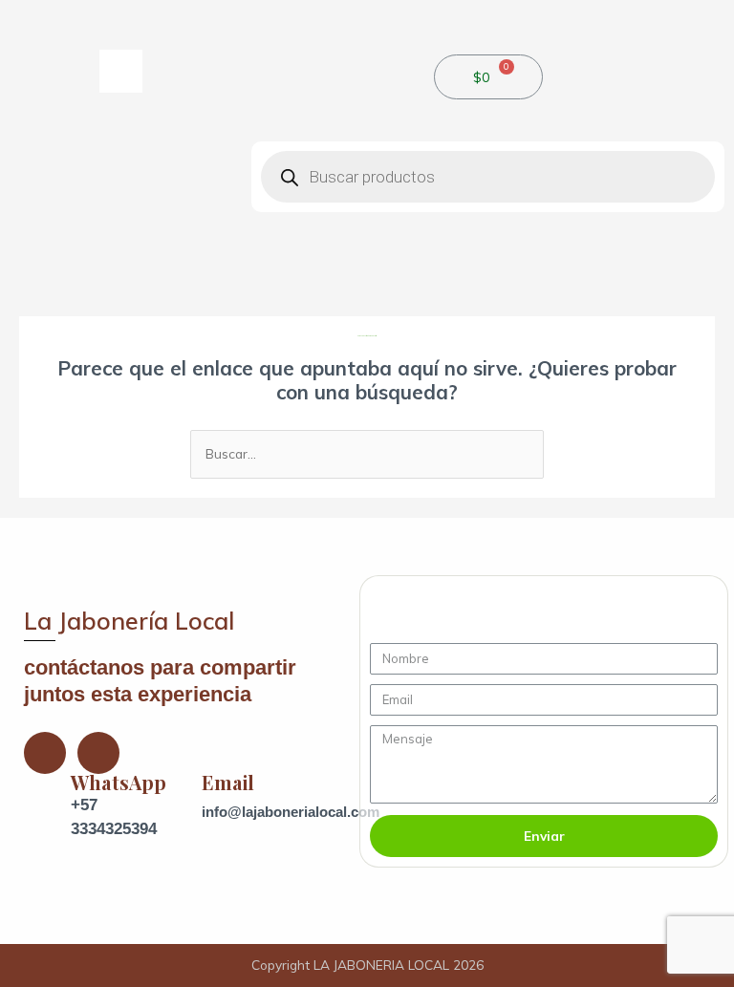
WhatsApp (118, 782)
